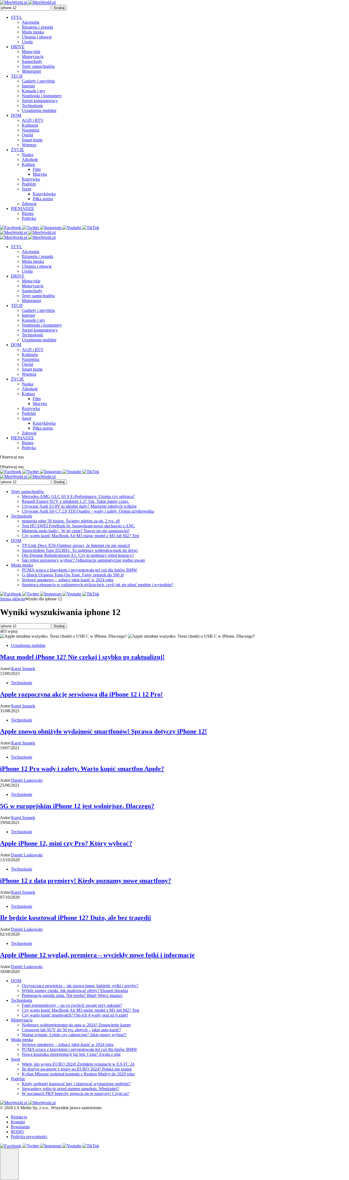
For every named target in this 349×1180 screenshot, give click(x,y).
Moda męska (33, 32)
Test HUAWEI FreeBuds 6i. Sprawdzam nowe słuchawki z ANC (78, 526)
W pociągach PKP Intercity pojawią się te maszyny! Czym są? (75, 1093)
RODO (17, 1131)
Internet (28, 86)
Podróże (29, 184)
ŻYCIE (17, 149)
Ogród (27, 135)
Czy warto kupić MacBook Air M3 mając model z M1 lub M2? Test (80, 535)
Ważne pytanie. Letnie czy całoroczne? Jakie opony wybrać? (74, 1034)
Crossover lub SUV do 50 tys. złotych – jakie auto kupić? (71, 1029)
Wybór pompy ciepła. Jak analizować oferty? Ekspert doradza (75, 990)
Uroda (27, 41)
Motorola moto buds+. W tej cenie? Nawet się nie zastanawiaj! (76, 530)
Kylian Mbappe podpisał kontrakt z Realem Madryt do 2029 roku (78, 1074)
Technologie (32, 105)
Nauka (27, 154)
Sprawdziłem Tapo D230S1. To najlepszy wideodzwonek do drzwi (80, 550)
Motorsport (31, 71)
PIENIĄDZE (22, 208)
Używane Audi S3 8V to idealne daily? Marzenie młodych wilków (79, 506)
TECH (17, 76)
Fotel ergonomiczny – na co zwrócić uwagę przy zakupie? (72, 1005)
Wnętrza (29, 144)
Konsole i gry (33, 91)
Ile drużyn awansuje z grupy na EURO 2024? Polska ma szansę (77, 1069)
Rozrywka (31, 179)
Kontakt (18, 1122)
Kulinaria (30, 125)
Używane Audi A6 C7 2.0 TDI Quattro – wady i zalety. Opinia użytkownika (88, 511)
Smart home (32, 140)
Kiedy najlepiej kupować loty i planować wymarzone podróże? (76, 1083)
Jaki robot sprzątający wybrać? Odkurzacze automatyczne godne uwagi (83, 560)
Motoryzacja (32, 56)
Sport (26, 189)
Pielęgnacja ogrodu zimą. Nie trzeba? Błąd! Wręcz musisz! (72, 995)
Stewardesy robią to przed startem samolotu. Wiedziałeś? (70, 1088)
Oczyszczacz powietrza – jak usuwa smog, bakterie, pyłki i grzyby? (80, 985)
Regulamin (20, 1126)
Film (37, 169)
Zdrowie (29, 203)
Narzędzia (30, 130)
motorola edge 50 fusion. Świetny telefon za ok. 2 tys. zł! (71, 521)
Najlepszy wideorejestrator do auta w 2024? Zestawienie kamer (76, 1025)
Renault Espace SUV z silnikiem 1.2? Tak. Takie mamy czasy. (75, 501)
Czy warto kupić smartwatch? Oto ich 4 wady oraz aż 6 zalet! (75, 1015)
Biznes (28, 213)
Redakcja (19, 1117)
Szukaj (59, 8)
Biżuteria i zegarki (37, 27)
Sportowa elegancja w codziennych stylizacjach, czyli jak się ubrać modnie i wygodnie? (97, 584)
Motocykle (31, 51)
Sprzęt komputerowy (40, 100)
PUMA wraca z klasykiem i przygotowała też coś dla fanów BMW (79, 570)
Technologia (21, 1000)
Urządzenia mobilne (39, 110)
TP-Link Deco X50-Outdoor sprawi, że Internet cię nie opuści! (76, 545)
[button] (9, 1164)
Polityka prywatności (29, 1136)
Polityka (29, 218)
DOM (16, 115)
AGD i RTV (33, 120)
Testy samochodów (38, 66)
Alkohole (30, 159)
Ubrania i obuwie (37, 37)
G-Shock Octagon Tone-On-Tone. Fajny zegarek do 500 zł (73, 575)
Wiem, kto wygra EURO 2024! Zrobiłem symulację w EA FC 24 (78, 1064)
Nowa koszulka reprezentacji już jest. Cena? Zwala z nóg (71, 1054)
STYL (16, 17)
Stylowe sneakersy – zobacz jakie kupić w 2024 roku (67, 579)
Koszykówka (44, 193)
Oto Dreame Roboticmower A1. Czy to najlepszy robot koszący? (78, 555)
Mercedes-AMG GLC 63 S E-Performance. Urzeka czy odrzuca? (78, 496)
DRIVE (18, 46)
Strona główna (12, 599)
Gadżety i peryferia (38, 81)
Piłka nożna (43, 198)
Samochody (32, 61)
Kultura (28, 164)
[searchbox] (25, 8)
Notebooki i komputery (42, 95)
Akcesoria (30, 22)
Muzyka (40, 174)
